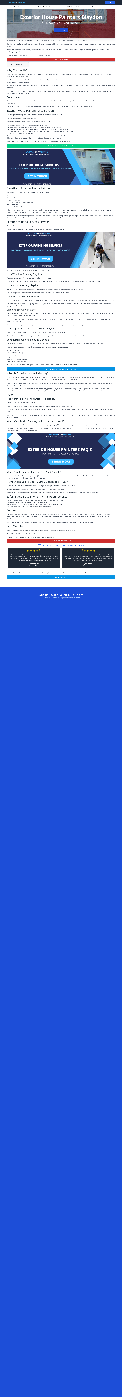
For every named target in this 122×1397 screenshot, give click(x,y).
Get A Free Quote (61, 577)
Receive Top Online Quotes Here (61, 541)
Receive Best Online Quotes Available (61, 146)
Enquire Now (61, 583)
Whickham (10, 537)
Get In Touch (110, 3)
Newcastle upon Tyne (26, 537)
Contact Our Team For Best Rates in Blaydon (61, 369)
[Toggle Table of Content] (25, 64)
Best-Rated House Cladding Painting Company (53, 50)
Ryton (16, 537)
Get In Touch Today (61, 59)
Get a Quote (61, 30)
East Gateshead (50, 537)
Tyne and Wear (39, 537)
